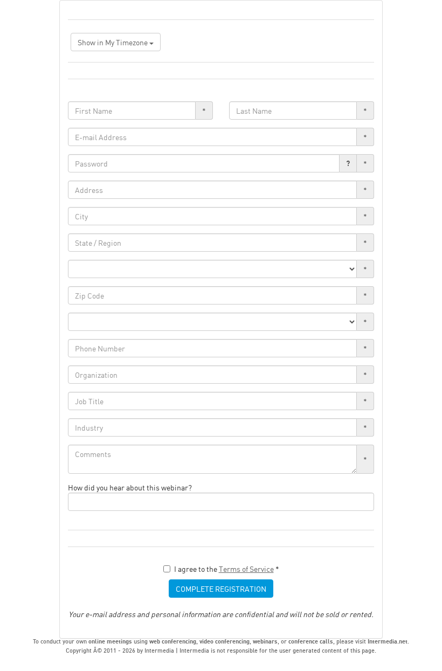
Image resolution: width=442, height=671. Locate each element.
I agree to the (226, 568)
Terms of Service (246, 568)
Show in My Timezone (113, 42)
